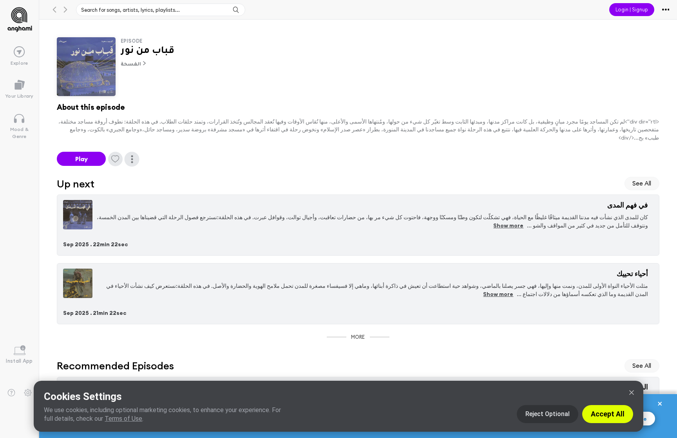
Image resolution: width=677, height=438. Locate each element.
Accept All (608, 414)
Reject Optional (547, 414)
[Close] (631, 392)
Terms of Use (123, 418)
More (358, 337)
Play (81, 159)
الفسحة (131, 64)
